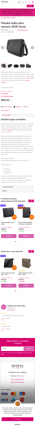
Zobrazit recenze (11, 309)
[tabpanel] (9, 221)
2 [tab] (16, 241)
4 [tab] (19, 241)
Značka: (5, 110)
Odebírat (29, 348)
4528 (32, 78)
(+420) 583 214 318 (19, 382)
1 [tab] (15, 241)
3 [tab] (18, 241)
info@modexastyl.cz (19, 379)
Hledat (30, 6)
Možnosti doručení (8, 96)
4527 (28, 78)
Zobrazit (9, 236)
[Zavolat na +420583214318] (23, 2)
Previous (29, 201)
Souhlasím (19, 419)
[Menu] (33, 2)
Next (32, 201)
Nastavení (17, 424)
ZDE (20, 415)
